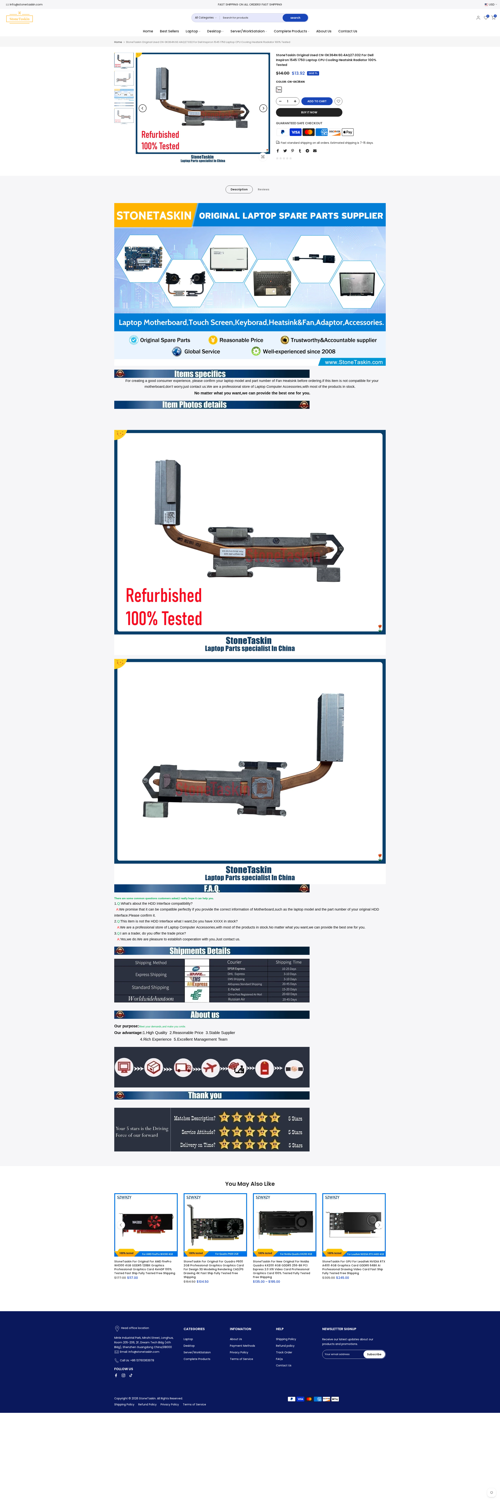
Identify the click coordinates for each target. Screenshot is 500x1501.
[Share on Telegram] (307, 151)
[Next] (263, 108)
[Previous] (142, 108)
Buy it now (309, 112)
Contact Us (347, 31)
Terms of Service (241, 1359)
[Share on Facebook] (277, 151)
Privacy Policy (239, 1352)
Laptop (192, 31)
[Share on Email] (315, 151)
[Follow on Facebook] (116, 1375)
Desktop (214, 31)
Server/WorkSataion (247, 31)
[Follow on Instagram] (123, 1375)
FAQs (279, 1359)
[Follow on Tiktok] (131, 1375)
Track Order (284, 1352)
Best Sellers (169, 31)
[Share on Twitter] (285, 151)
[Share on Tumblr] (300, 151)
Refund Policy (147, 1404)
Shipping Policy (286, 1339)
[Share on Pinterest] (292, 151)
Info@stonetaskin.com (26, 4)
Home (148, 31)
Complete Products (290, 31)
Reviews (263, 189)
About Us (323, 31)
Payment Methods (242, 1346)
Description (239, 189)
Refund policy (285, 1346)
